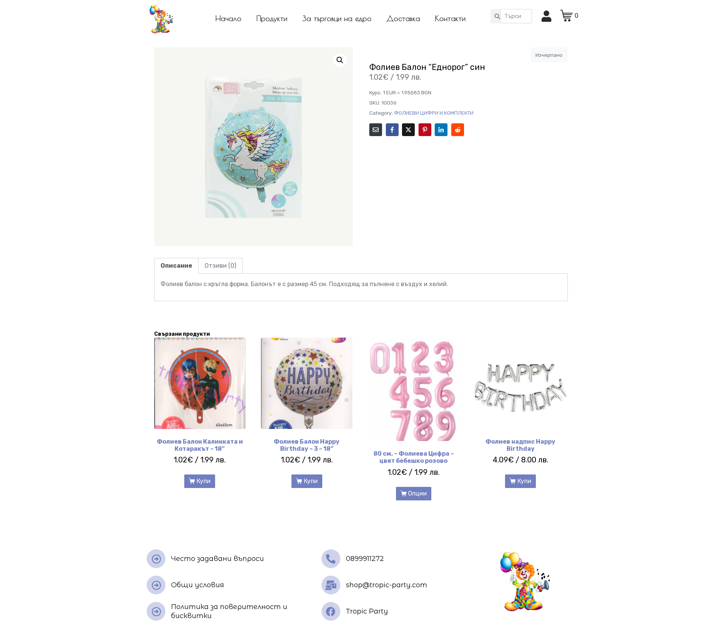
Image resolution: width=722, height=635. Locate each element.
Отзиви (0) (220, 265)
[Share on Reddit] (457, 129)
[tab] (176, 266)
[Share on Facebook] (392, 129)
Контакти (450, 18)
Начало (228, 18)
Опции (417, 493)
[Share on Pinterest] (425, 129)
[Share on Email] (375, 129)
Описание (176, 265)
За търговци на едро (337, 18)
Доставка (403, 18)
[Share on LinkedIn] (441, 129)
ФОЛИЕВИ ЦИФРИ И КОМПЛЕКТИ (433, 113)
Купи (204, 481)
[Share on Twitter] (408, 129)
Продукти (271, 18)
